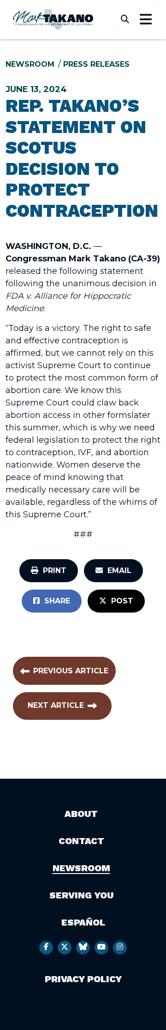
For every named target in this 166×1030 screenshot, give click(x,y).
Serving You (81, 895)
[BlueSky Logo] (83, 948)
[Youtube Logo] (101, 948)
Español (83, 922)
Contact (81, 840)
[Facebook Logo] (46, 948)
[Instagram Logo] (120, 948)
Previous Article (70, 670)
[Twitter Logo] (64, 948)
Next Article (56, 705)
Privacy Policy (83, 978)
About (81, 813)
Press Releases (96, 64)
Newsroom (30, 64)
